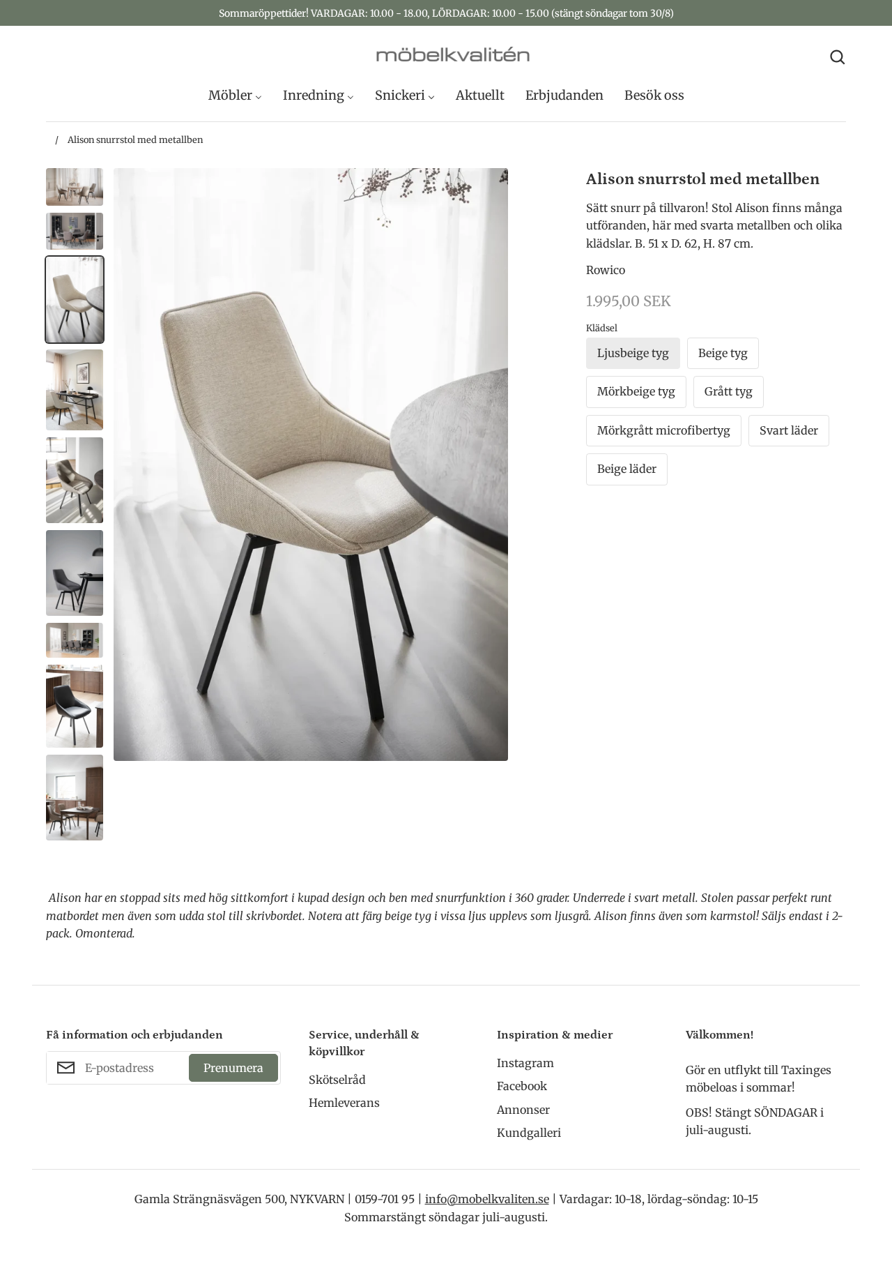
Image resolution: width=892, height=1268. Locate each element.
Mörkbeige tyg (636, 391)
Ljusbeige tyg (633, 353)
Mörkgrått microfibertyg (663, 430)
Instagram (525, 1063)
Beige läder (626, 469)
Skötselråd (337, 1080)
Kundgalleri (529, 1133)
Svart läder (789, 430)
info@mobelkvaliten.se (487, 1199)
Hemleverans (344, 1103)
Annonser (523, 1110)
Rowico (605, 270)
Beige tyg (723, 353)
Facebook (522, 1086)
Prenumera (233, 1068)
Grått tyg (729, 391)
